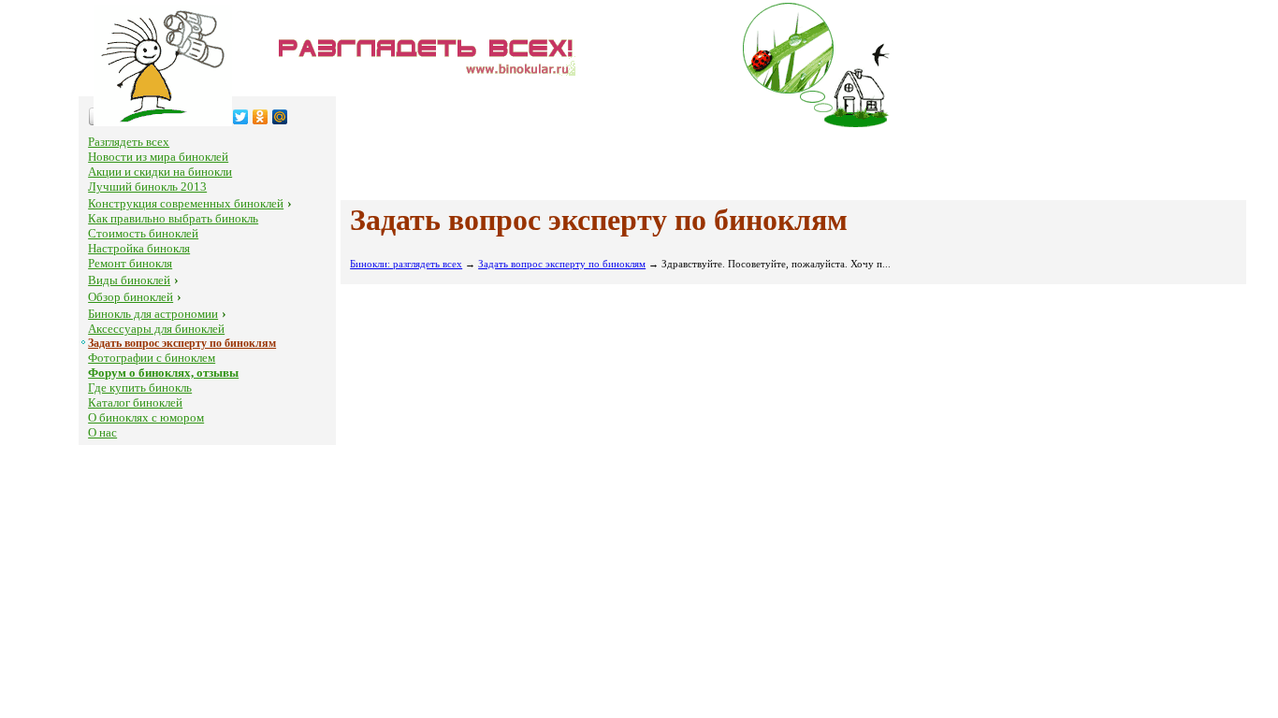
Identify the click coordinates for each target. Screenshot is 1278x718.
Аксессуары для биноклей (156, 329)
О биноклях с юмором (146, 417)
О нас (102, 432)
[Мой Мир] (280, 117)
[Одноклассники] (260, 117)
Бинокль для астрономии (153, 314)
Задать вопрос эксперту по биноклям (182, 343)
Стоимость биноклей (143, 233)
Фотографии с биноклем (151, 358)
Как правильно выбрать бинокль (173, 218)
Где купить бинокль (140, 388)
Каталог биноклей (135, 402)
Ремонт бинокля (130, 263)
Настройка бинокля (139, 248)
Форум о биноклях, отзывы (163, 373)
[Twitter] (241, 117)
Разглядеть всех (128, 142)
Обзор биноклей (130, 297)
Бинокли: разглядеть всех (406, 263)
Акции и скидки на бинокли (160, 172)
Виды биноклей (129, 280)
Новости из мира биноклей (158, 157)
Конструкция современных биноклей (185, 203)
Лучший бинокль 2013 (147, 187)
